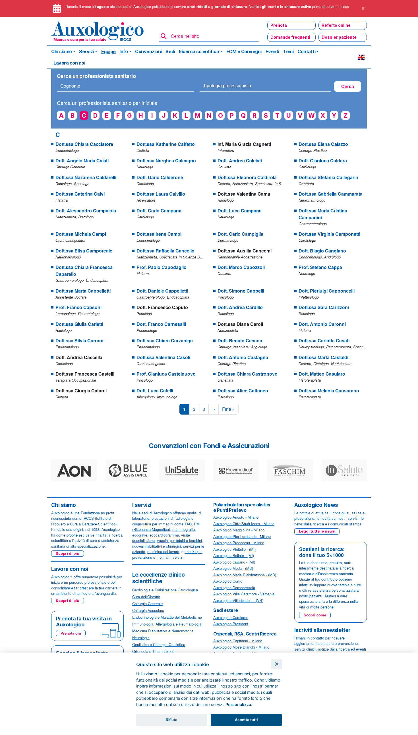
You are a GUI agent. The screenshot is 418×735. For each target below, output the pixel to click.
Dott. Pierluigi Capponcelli (327, 290)
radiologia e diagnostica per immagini (162, 521)
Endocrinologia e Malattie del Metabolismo (167, 617)
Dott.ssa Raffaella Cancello (165, 250)
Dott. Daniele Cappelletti (162, 290)
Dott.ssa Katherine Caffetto (165, 144)
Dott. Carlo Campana (158, 210)
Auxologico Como (227, 581)
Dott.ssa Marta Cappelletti (83, 290)
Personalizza (238, 704)
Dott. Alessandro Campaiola (85, 210)
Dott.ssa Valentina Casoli (163, 357)
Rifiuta (171, 719)
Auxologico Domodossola (234, 587)
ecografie (139, 535)
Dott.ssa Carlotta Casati (324, 340)
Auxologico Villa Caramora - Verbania (243, 594)
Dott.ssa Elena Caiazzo (323, 144)
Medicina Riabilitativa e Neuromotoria (162, 630)
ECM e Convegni (244, 51)
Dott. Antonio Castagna (243, 357)
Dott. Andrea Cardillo (240, 307)
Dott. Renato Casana (240, 340)
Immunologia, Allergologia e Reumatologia (166, 624)
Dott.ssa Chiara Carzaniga (164, 340)
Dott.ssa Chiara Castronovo (248, 373)
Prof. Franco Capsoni (78, 307)
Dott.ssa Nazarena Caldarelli (85, 177)
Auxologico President (230, 623)
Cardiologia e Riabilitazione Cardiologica (165, 590)
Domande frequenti (290, 37)
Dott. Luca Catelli (154, 390)
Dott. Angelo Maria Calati (82, 160)
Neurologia (141, 637)
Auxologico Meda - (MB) (233, 568)
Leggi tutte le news (317, 531)
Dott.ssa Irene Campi (158, 234)
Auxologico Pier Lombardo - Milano (242, 536)
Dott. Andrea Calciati (240, 160)
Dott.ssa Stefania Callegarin (328, 177)
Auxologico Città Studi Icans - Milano (243, 523)
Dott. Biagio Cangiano (322, 250)
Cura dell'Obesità (146, 596)
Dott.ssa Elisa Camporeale (83, 250)
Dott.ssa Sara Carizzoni (324, 307)
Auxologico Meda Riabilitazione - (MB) (244, 574)
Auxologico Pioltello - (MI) (234, 549)
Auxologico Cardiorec (230, 617)
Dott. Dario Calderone (159, 177)
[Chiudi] (276, 664)
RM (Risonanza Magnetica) (166, 526)
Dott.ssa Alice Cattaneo (243, 390)
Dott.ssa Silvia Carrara (79, 340)
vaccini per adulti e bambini (179, 540)
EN (361, 57)
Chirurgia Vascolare (148, 610)
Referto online (336, 25)
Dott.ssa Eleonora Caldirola (247, 177)
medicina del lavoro (163, 551)
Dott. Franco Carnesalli (161, 324)
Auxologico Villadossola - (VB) (238, 600)
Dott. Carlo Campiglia (240, 234)
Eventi (272, 51)
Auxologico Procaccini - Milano (238, 542)
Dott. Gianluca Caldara (323, 160)
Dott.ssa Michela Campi (80, 234)
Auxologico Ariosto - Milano (235, 517)
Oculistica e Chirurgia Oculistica (158, 644)
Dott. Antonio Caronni (322, 324)
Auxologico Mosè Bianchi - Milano (241, 647)
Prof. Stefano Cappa (320, 267)
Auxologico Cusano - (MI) (234, 562)
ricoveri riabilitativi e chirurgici (156, 546)
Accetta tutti (246, 719)
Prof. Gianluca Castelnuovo (166, 373)
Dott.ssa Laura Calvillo (160, 194)
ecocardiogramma (164, 535)
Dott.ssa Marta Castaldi (323, 357)
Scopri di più (67, 553)
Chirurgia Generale (147, 603)
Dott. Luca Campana (240, 210)
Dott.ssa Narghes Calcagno (166, 160)
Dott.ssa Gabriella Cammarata (331, 194)
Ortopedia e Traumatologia (153, 651)
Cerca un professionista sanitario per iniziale (107, 102)
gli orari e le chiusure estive (286, 6)
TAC (188, 524)
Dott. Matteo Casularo (322, 373)
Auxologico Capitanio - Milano (237, 640)
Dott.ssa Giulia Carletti (79, 324)
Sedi (170, 51)
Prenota (278, 25)
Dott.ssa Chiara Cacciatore (84, 144)
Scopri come (315, 615)
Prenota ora (71, 633)
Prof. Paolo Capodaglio (161, 267)
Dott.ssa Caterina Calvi (80, 194)
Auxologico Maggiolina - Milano (238, 530)
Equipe (108, 51)
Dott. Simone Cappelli (241, 290)
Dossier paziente (339, 37)
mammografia (183, 529)
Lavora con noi (69, 63)
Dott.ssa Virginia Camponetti (329, 234)
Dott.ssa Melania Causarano (329, 390)
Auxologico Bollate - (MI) (233, 555)
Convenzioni (148, 51)
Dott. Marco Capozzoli (241, 267)
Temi (288, 51)
